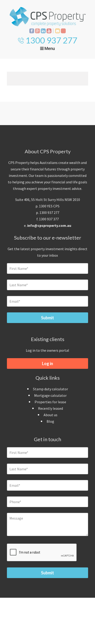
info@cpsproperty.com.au (49, 225)
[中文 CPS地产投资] (63, 30)
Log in (47, 363)
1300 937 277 (51, 40)
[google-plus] (37, 30)
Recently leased (50, 408)
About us (50, 415)
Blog (50, 421)
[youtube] (49, 30)
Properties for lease (50, 402)
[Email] (57, 30)
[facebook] (31, 30)
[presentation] (42, 553)
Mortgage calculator (50, 395)
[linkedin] (43, 30)
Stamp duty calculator (50, 389)
